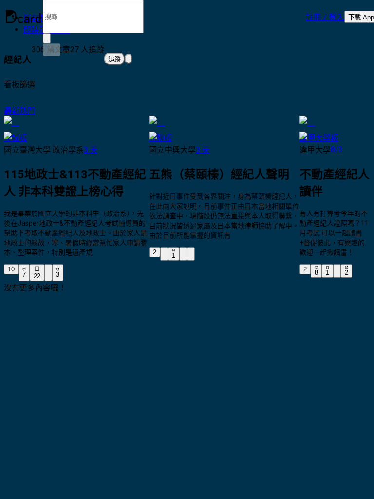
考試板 (15, 138)
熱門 (27, 110)
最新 (11, 110)
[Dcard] (23, 16)
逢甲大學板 (318, 138)
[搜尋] (51, 49)
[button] (325, 16)
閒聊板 (160, 138)
